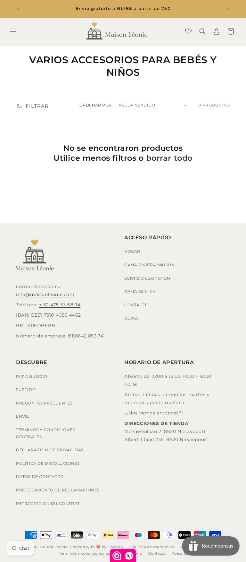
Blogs (131, 318)
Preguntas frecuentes (44, 403)
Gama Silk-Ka (140, 291)
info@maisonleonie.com (45, 294)
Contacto (136, 304)
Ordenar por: (96, 105)
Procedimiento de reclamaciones (58, 490)
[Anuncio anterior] (18, 9)
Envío (23, 416)
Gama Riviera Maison (149, 264)
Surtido (26, 389)
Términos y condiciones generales (45, 433)
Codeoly (116, 547)
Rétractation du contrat (48, 503)
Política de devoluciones (47, 463)
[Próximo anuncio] (228, 9)
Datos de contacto (39, 476)
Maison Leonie (53, 547)
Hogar (132, 251)
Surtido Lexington (147, 278)
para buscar (31, 376)
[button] (13, 31)
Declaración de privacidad (50, 449)
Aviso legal (182, 553)
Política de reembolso (152, 547)
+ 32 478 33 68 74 (59, 305)
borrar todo (169, 158)
